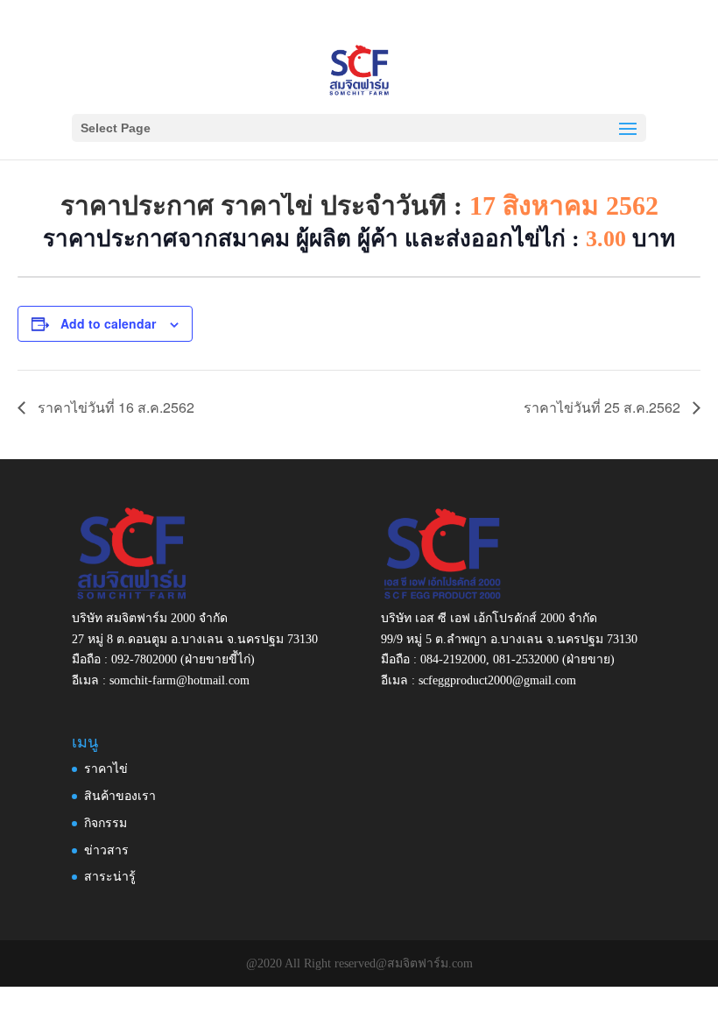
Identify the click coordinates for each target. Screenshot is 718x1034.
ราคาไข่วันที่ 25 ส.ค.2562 (604, 407)
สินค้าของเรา (120, 796)
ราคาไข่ (106, 769)
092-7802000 (144, 659)
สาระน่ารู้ (110, 876)
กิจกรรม (105, 823)
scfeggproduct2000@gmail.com (497, 680)
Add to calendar (108, 323)
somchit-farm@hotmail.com (179, 680)
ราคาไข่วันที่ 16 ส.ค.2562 (114, 407)
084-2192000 (453, 659)
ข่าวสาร (106, 850)
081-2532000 (526, 659)
